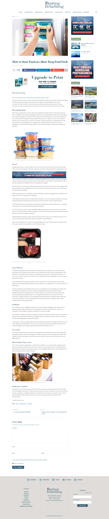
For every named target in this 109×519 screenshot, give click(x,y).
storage (30, 403)
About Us (26, 491)
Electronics (59, 12)
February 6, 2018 (85, 47)
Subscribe (86, 12)
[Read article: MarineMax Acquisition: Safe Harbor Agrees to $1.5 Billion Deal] (91, 104)
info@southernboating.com (57, 500)
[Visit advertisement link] (40, 81)
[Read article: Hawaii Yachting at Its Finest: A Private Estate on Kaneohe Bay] (91, 91)
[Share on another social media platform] (66, 70)
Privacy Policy (26, 504)
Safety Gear (89, 120)
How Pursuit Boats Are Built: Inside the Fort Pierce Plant (77, 97)
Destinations (28, 12)
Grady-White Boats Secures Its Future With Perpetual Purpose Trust (77, 110)
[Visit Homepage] (54, 5)
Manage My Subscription (26, 506)
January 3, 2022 (15, 65)
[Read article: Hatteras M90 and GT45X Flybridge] (75, 46)
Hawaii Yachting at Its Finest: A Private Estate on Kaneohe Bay (90, 97)
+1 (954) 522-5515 (56, 498)
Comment (14, 428)
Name (13, 446)
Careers (26, 498)
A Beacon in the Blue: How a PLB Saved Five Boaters (90, 124)
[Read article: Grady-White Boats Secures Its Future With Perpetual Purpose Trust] (77, 104)
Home (13, 16)
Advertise (26, 493)
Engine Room (38, 12)
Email (13, 453)
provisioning (23, 403)
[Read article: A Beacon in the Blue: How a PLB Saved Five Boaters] (91, 117)
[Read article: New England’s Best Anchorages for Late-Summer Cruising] (77, 117)
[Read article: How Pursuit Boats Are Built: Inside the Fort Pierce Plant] (77, 91)
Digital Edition (77, 12)
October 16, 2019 (85, 53)
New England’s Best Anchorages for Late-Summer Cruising (77, 124)
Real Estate (89, 93)
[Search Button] (96, 12)
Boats (20, 12)
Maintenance (49, 12)
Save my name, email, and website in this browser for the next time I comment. (30, 460)
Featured (17, 16)
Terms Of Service (26, 502)
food (17, 403)
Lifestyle (67, 12)
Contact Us (26, 500)
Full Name (76, 494)
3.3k (91, 47)
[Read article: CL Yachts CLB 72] (75, 54)
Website (43, 453)
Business (74, 107)
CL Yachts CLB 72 (85, 51)
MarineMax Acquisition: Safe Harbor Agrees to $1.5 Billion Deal (90, 110)
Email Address (77, 500)
